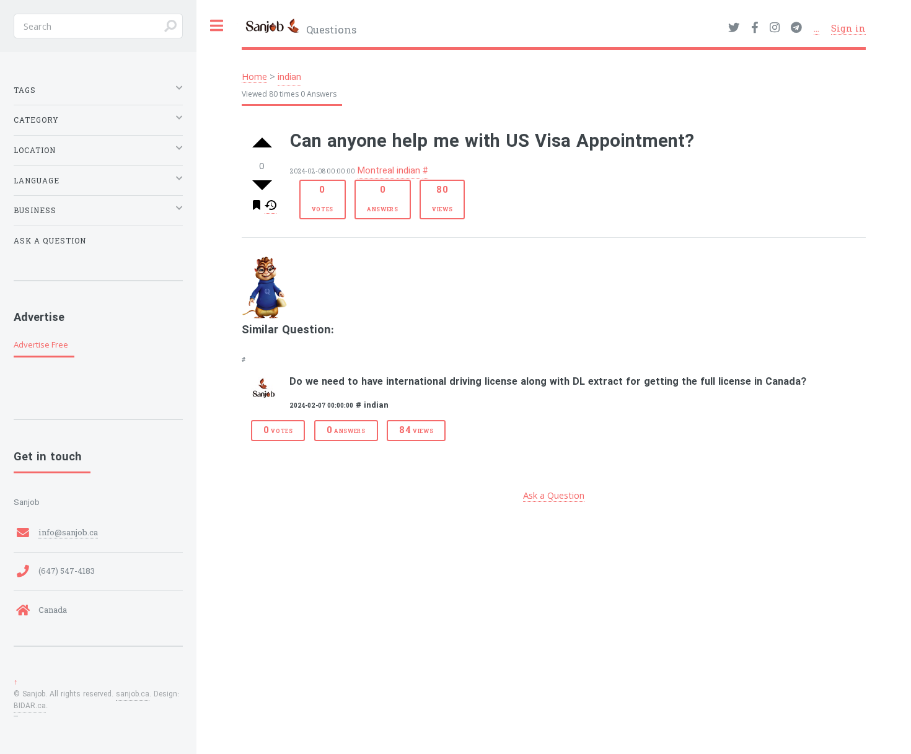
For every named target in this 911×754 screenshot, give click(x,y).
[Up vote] (262, 144)
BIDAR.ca (30, 706)
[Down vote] (262, 185)
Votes (322, 198)
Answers (382, 198)
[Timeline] (270, 207)
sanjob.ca (132, 694)
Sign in (848, 28)
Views (442, 198)
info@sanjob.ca (68, 532)
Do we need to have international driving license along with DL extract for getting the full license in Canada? (547, 382)
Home (254, 76)
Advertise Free (41, 344)
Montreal (376, 171)
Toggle (216, 25)
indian (289, 78)
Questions (330, 29)
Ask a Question (553, 495)
